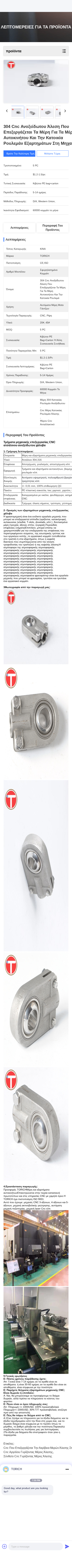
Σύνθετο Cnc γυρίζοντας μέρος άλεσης (27, 1456)
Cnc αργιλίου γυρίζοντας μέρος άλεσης (28, 1452)
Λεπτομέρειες (19, 227)
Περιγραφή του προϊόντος (52, 227)
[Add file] (4, 1546)
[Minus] (67, 1469)
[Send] (67, 1546)
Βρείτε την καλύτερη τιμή (20, 153)
